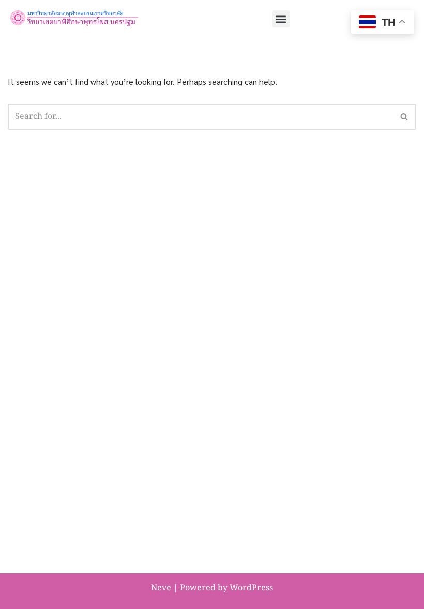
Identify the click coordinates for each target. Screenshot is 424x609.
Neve (161, 588)
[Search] (404, 117)
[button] (281, 18)
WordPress (251, 588)
